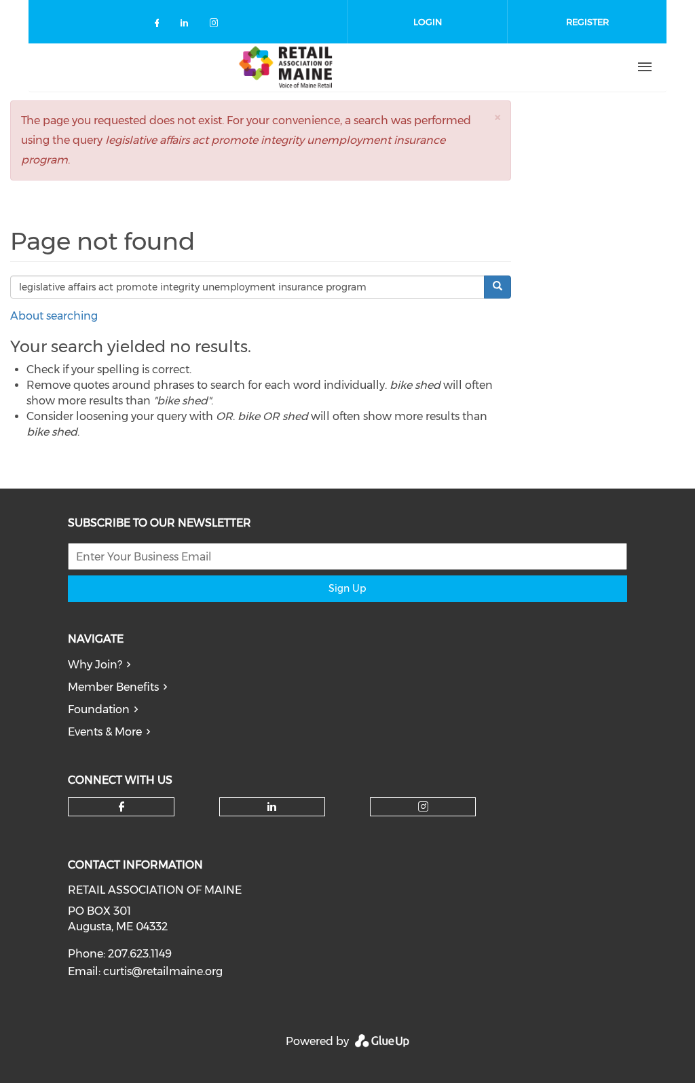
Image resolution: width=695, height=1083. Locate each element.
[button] (497, 117)
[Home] (286, 67)
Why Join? (95, 664)
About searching (54, 315)
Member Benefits (113, 687)
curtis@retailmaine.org (163, 971)
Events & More (105, 731)
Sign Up (347, 588)
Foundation (99, 709)
